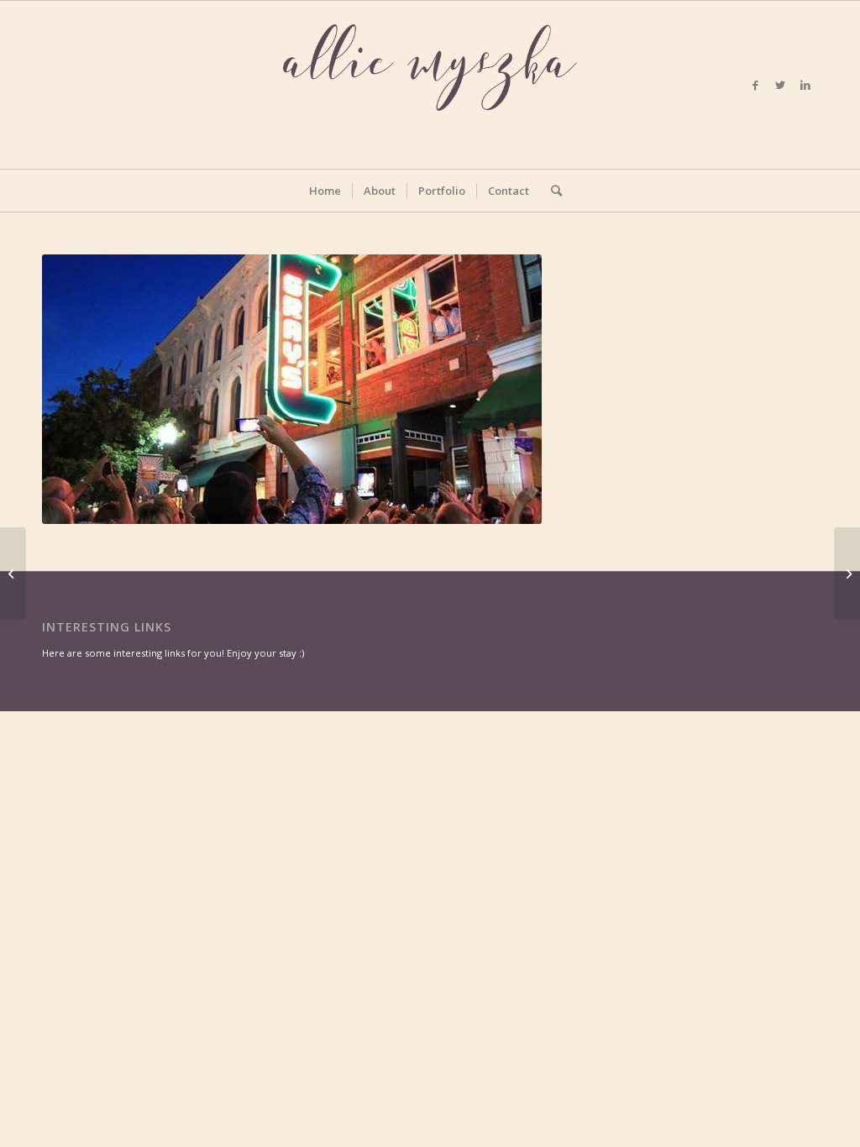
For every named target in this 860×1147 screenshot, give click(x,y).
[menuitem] (325, 191)
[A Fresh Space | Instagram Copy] (847, 573)
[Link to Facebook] (755, 84)
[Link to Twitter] (780, 84)
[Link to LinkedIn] (805, 84)
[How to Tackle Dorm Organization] (13, 573)
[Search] (551, 191)
